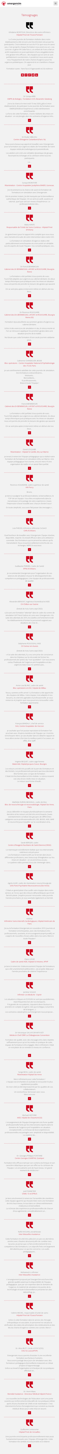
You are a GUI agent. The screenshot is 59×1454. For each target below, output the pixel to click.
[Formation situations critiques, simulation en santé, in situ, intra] (13, 3)
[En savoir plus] (29, 120)
